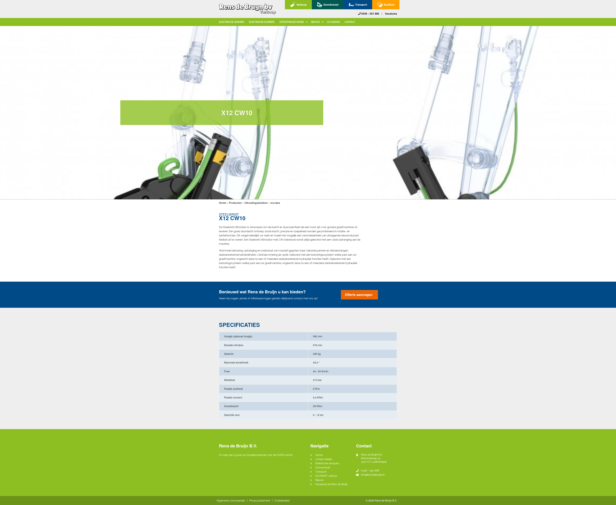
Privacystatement (259, 500)
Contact (350, 22)
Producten (235, 203)
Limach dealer (323, 459)
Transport (361, 4)
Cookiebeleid (282, 500)
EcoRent (389, 4)
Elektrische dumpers (261, 22)
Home (222, 203)
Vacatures (391, 13)
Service (316, 22)
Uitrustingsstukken (291, 22)
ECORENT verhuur (326, 475)
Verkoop (301, 4)
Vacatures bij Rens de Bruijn (331, 484)
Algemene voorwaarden (231, 500)
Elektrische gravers (231, 22)
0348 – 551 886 (370, 13)
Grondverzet (330, 4)
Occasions (333, 22)
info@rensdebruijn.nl (373, 474)
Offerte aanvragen (358, 294)
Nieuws (319, 480)
